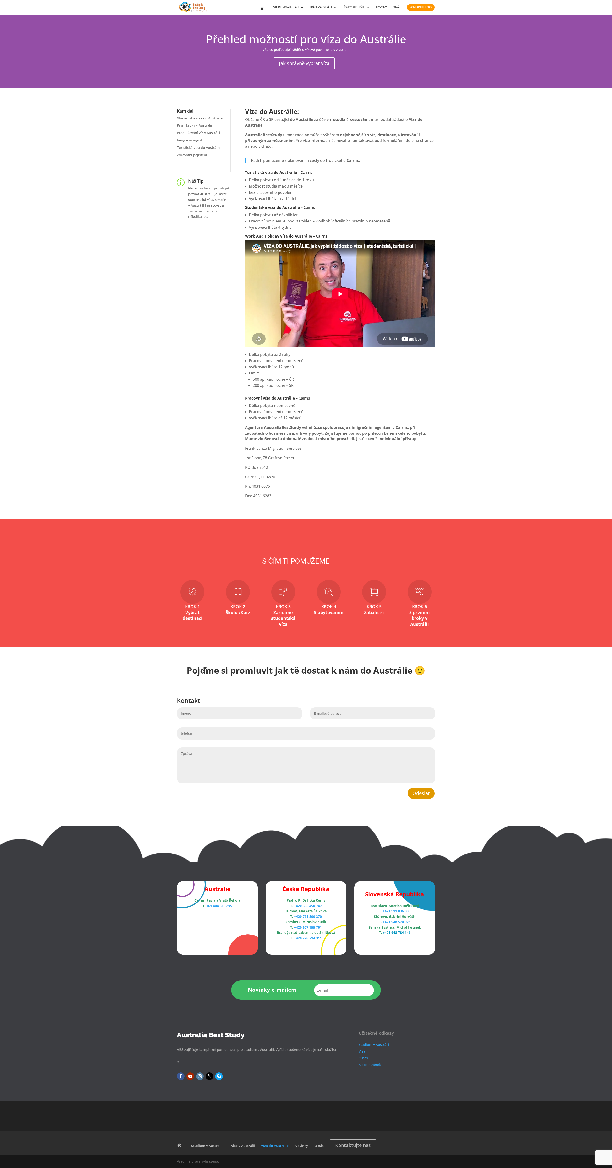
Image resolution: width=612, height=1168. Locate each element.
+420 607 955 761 (308, 927)
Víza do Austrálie (354, 7)
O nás (396, 7)
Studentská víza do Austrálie (200, 118)
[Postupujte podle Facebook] (181, 1076)
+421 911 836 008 (396, 911)
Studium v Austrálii (286, 7)
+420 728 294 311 (308, 938)
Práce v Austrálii (321, 7)
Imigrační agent (189, 140)
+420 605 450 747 (308, 905)
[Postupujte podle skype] (219, 1076)
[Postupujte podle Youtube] (190, 1076)
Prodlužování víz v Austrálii (198, 132)
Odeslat (421, 793)
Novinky (381, 7)
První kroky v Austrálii (194, 125)
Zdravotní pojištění (192, 155)
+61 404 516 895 (219, 905)
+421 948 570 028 (396, 921)
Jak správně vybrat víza (304, 63)
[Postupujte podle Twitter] (209, 1076)
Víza (362, 1051)
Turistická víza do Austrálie (198, 147)
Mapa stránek (370, 1064)
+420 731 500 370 (308, 916)
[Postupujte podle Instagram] (200, 1076)
